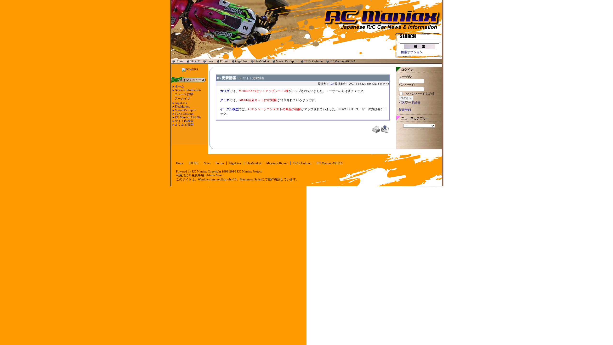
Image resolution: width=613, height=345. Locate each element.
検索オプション (412, 52)
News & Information (188, 90)
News (209, 61)
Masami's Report (286, 61)
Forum (224, 61)
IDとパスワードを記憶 (419, 94)
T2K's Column (313, 61)
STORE (195, 61)
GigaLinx (241, 61)
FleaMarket (261, 61)
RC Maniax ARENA (342, 61)
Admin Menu (214, 175)
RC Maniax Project (249, 171)
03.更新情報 (226, 78)
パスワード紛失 (409, 102)
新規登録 (405, 110)
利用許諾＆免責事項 (190, 175)
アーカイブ (182, 98)
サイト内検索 (184, 121)
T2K (331, 83)
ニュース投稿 (184, 94)
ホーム (179, 86)
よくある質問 (184, 124)
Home (179, 61)
